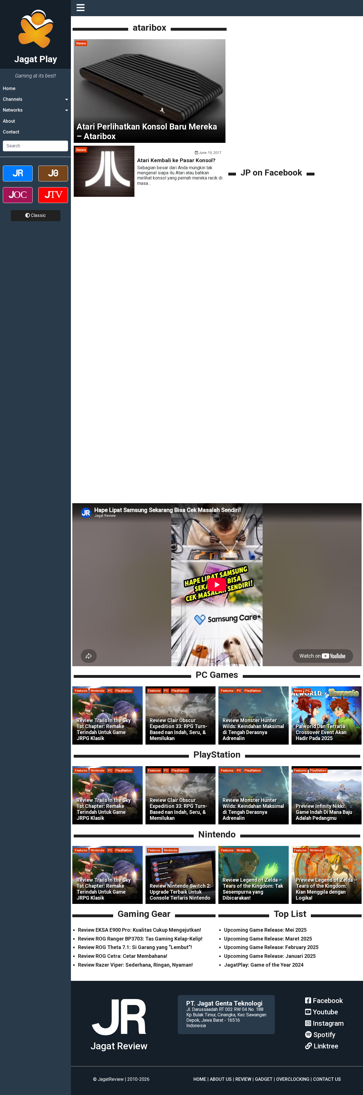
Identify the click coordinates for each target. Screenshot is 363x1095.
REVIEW (243, 1079)
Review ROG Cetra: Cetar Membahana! (122, 956)
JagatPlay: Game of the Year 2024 (263, 965)
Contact (11, 132)
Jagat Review (118, 1046)
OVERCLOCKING (292, 1079)
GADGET (264, 1079)
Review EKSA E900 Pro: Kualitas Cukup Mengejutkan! (139, 930)
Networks (13, 110)
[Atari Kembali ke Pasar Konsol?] (104, 195)
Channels (12, 99)
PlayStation (123, 691)
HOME (199, 1079)
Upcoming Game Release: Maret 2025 (268, 939)
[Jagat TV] (53, 200)
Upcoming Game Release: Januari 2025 (270, 956)
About (9, 121)
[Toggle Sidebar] (82, 8)
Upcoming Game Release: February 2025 (271, 947)
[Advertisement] (272, 126)
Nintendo (97, 691)
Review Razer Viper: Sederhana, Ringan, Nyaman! (135, 965)
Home (9, 88)
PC (110, 691)
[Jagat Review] (17, 178)
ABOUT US (221, 1079)
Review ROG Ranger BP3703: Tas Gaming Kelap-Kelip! (140, 939)
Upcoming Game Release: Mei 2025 (265, 930)
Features (81, 691)
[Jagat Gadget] (53, 178)
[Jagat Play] (118, 1037)
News (81, 43)
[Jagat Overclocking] (17, 200)
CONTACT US (327, 1079)
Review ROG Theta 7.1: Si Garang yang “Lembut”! (135, 947)
